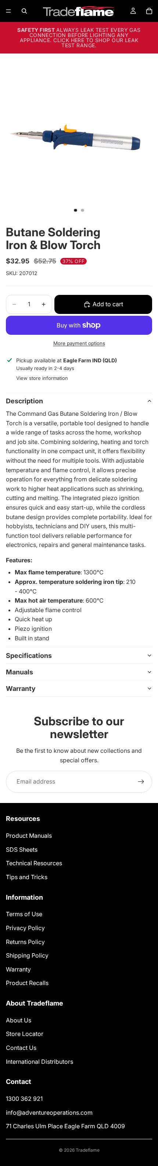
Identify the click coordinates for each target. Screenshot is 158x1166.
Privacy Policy (25, 928)
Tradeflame (88, 1150)
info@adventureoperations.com (49, 1112)
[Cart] (149, 11)
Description (24, 401)
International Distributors (39, 1061)
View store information (42, 378)
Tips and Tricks (26, 877)
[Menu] (8, 11)
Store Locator (24, 1034)
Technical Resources (34, 863)
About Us (18, 1020)
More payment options (79, 343)
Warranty (21, 688)
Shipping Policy (27, 955)
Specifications (29, 655)
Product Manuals (29, 835)
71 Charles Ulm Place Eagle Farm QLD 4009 (65, 1126)
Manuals (19, 672)
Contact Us (21, 1047)
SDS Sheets (21, 849)
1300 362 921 (24, 1098)
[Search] (24, 11)
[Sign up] (141, 781)
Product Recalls (27, 983)
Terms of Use (24, 914)
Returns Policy (25, 941)
